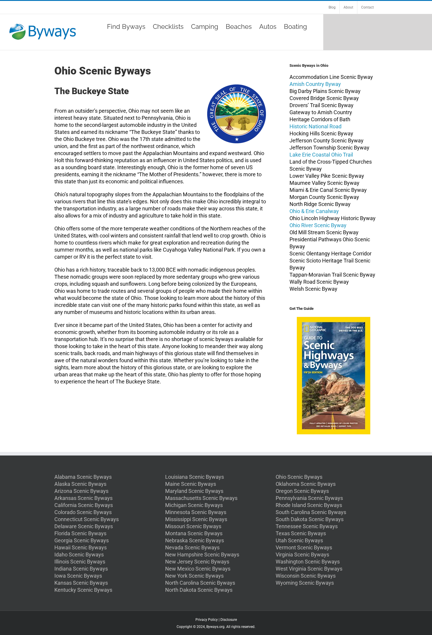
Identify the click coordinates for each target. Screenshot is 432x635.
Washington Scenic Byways (308, 561)
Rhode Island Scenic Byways (309, 505)
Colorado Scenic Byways (83, 512)
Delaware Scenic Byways (83, 526)
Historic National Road (315, 126)
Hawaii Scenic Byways (80, 547)
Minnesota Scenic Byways (195, 512)
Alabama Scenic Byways (83, 477)
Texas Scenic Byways (301, 533)
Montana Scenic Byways (193, 533)
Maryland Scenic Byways (194, 491)
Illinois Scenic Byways (79, 561)
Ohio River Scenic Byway (317, 225)
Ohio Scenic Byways (299, 477)
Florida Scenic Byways (80, 533)
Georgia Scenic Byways (81, 540)
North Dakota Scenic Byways (198, 590)
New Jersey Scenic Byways (197, 561)
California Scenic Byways (83, 505)
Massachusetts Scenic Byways (201, 498)
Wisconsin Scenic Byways (306, 576)
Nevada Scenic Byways (192, 547)
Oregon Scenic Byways (302, 491)
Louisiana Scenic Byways (194, 477)
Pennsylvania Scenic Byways (309, 498)
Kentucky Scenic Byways (83, 590)
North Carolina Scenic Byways (200, 583)
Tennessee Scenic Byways (307, 526)
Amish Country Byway (315, 84)
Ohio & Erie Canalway (314, 211)
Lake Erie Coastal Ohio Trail (321, 155)
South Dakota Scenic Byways (310, 519)
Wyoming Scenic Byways (305, 583)
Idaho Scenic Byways (79, 554)
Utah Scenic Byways (299, 540)
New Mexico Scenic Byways (197, 569)
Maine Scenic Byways (190, 484)
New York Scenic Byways (194, 576)
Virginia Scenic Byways (302, 554)
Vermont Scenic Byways (304, 547)
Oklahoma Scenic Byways (306, 484)
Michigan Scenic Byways (194, 505)
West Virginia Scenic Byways (309, 569)
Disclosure (228, 620)
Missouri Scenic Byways (193, 526)
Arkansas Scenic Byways (83, 498)
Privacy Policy (206, 620)
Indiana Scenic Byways (81, 569)
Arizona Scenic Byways (81, 491)
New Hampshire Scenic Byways (202, 554)
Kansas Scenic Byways (81, 583)
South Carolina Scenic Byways (311, 512)
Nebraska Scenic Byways (194, 540)
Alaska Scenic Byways (80, 484)
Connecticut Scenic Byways (86, 519)
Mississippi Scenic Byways (196, 519)
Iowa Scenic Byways (78, 576)
